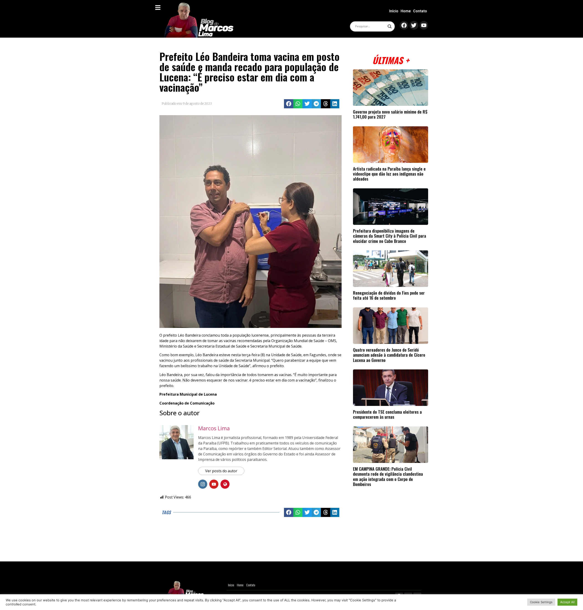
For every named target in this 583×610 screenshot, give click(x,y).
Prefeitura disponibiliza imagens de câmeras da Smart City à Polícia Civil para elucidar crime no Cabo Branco (389, 235)
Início (393, 11)
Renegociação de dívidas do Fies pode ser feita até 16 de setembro (389, 295)
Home (406, 11)
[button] (288, 104)
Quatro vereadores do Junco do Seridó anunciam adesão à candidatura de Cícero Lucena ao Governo (389, 354)
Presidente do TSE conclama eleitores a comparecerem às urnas (387, 414)
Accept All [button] (567, 602)
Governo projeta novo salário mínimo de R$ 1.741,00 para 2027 (390, 114)
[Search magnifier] (389, 26)
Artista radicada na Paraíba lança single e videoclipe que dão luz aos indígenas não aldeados (389, 173)
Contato (420, 11)
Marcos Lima (214, 428)
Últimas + (390, 60)
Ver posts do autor (221, 470)
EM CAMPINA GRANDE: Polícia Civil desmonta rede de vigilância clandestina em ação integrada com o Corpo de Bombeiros (388, 476)
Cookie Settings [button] (541, 602)
